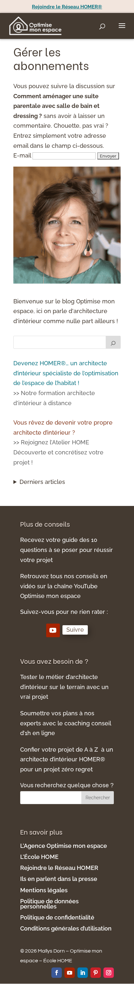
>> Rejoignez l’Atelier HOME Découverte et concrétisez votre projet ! (58, 452)
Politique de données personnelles (49, 904)
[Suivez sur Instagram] (108, 972)
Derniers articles (42, 481)
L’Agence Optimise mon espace (63, 845)
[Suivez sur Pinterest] (95, 972)
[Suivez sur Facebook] (56, 972)
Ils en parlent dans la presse (58, 878)
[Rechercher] (113, 342)
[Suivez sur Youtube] (53, 630)
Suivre (75, 629)
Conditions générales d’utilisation (66, 928)
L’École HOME (39, 856)
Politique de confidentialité (58, 917)
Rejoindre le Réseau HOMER (59, 867)
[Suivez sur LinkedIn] (82, 972)
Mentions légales (44, 890)
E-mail (22, 155)
